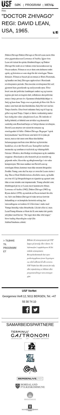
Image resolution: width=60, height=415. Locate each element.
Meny (49, 4)
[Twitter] (34, 313)
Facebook (57, 32)
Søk (18, 4)
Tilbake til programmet (9, 246)
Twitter (53, 32)
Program (33, 4)
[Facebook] (25, 313)
